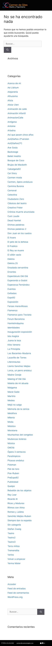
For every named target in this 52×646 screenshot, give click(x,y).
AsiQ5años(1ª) (15, 143)
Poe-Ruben (13, 473)
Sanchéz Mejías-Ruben (19, 516)
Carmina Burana (16, 186)
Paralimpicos (14, 456)
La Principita (14, 349)
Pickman (12, 464)
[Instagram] (48, 643)
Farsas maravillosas (18, 306)
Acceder (12, 584)
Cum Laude (13, 216)
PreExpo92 (13, 477)
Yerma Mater (14, 563)
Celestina (12, 194)
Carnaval (12, 190)
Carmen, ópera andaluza (20, 182)
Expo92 (11, 297)
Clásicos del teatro (17, 203)
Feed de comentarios (18, 593)
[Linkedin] (50, 643)
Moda (10, 422)
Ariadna (12, 130)
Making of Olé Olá (17, 379)
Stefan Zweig (14, 529)
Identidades (14, 327)
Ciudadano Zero (16, 199)
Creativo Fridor (15, 207)
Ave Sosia (13, 147)
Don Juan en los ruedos (20, 233)
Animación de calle (17, 109)
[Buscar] (7, 50)
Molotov (12, 426)
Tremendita (13, 550)
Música (11, 443)
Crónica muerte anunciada (21, 212)
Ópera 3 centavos (17, 452)
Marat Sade (13, 392)
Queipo (11, 486)
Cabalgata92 (14, 169)
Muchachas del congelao (20, 434)
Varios (11, 554)
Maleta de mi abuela (18, 383)
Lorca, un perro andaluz (20, 370)
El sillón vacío (14, 254)
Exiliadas (12, 293)
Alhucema (13, 96)
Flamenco (12, 310)
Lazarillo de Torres (17, 357)
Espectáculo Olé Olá (18, 276)
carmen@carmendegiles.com (25, 643)
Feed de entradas (17, 588)
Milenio (11, 417)
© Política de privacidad (7, 643)
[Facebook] (46, 643)
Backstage (13, 152)
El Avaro (12, 237)
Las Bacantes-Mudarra (19, 353)
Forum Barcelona (16, 319)
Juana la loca (14, 340)
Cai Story (12, 173)
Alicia (10, 100)
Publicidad (13, 482)
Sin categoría (14, 524)
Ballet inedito (14, 156)
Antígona (12, 122)
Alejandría (13, 92)
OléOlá (11, 447)
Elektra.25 (13, 263)
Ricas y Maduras (16, 503)
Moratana (12, 430)
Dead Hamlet (14, 220)
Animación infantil (17, 113)
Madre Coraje (14, 374)
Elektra (11, 259)
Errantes (12, 272)
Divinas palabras (16, 224)
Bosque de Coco (16, 160)
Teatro (11, 533)
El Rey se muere (16, 250)
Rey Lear (12, 494)
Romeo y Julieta (16, 512)
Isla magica (13, 336)
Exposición (13, 302)
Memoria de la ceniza (18, 409)
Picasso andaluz (16, 460)
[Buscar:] (23, 43)
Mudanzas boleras (17, 439)
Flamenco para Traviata (19, 314)
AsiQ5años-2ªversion (18, 139)
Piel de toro (13, 469)
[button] (43, 5)
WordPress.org (15, 597)
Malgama (12, 387)
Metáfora (12, 413)
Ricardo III (12, 499)
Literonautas (14, 362)
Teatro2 (11, 537)
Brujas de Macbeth (17, 164)
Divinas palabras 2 (17, 229)
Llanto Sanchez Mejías (19, 366)
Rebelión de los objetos (19, 490)
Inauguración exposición (20, 332)
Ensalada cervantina (18, 267)
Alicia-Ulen (13, 104)
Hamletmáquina (16, 323)
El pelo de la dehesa (18, 242)
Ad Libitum (13, 87)
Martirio (11, 396)
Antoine (11, 126)
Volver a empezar (16, 559)
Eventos (12, 289)
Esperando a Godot (17, 280)
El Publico (12, 246)
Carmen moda (15, 177)
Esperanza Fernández (19, 284)
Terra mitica (14, 546)
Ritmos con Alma (16, 507)
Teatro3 (12, 542)
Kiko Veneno (14, 344)
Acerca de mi (14, 83)
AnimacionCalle (15, 117)
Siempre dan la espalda (20, 520)
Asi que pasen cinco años (20, 134)
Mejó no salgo (15, 404)
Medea (11, 400)
